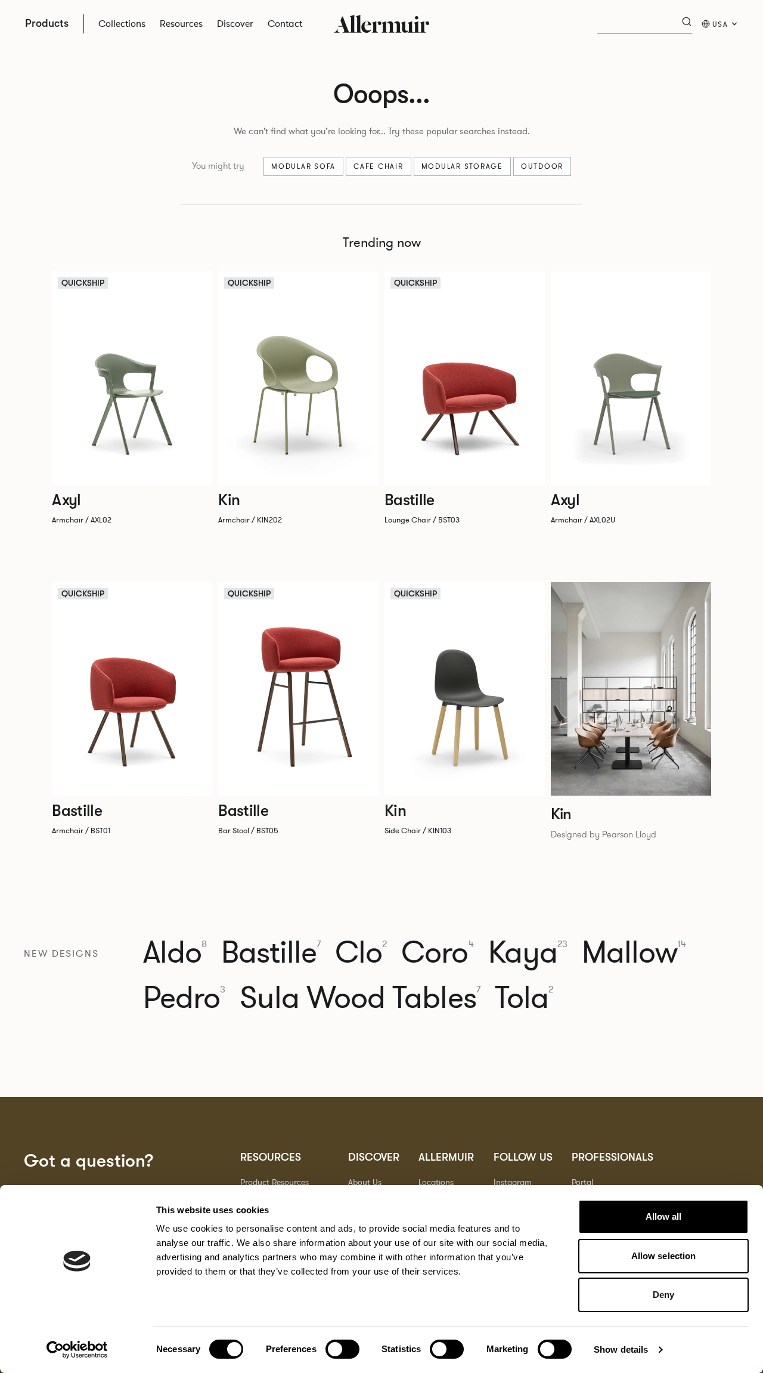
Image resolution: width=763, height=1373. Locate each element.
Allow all (664, 1216)
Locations (436, 1182)
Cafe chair (378, 166)
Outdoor (542, 166)
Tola (524, 998)
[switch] (342, 1349)
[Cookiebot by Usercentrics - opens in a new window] (77, 1350)
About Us (365, 1182)
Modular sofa (303, 166)
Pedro (184, 998)
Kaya (527, 953)
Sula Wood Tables (360, 998)
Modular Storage (462, 166)
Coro (437, 953)
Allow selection (663, 1256)
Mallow (634, 953)
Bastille (271, 953)
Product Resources (274, 1182)
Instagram (513, 1182)
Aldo (175, 953)
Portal (582, 1182)
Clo (361, 953)
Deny (663, 1294)
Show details (621, 1349)
